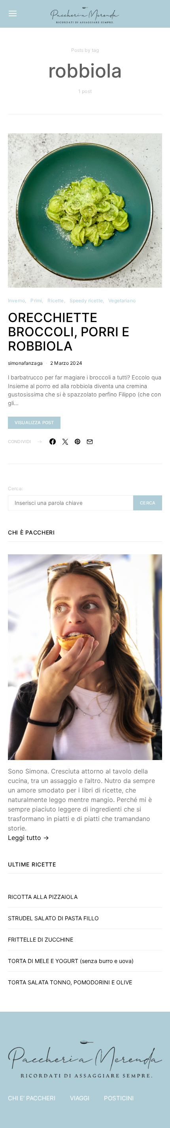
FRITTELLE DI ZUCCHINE (40, 939)
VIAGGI (79, 1098)
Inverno (16, 300)
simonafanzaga (25, 363)
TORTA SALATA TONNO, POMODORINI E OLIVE (71, 982)
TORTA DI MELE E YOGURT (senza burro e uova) (71, 960)
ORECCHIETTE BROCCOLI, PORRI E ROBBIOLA (68, 332)
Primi (36, 300)
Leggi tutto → (28, 838)
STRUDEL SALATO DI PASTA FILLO (53, 918)
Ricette (55, 300)
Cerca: (15, 488)
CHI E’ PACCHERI (31, 1098)
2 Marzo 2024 (66, 363)
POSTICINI (119, 1098)
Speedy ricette (86, 300)
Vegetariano (122, 300)
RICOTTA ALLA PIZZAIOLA (42, 896)
